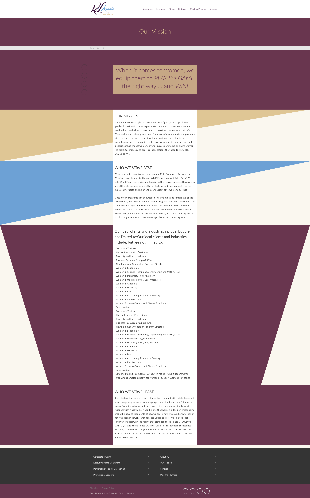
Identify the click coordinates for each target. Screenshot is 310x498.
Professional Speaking (103, 475)
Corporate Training (102, 457)
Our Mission (166, 463)
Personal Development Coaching (109, 469)
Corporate (147, 9)
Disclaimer (94, 488)
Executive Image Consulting (106, 463)
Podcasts (182, 9)
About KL (164, 457)
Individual (160, 9)
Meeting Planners (198, 9)
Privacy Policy (108, 488)
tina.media (130, 493)
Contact (213, 9)
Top (304, 492)
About (172, 9)
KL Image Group (108, 493)
